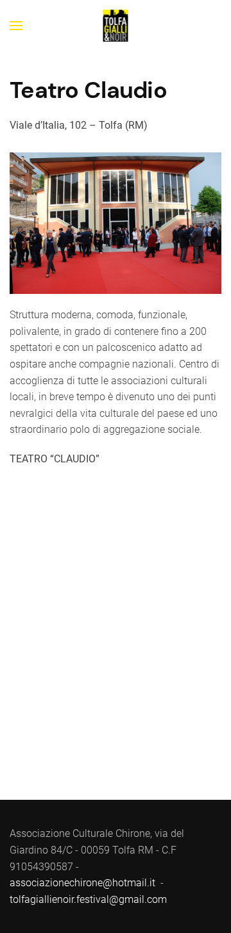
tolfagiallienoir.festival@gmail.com (88, 899)
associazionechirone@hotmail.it (82, 883)
